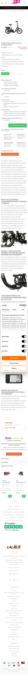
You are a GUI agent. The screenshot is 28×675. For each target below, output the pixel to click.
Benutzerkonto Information (14, 646)
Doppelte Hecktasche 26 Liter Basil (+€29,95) (14, 113)
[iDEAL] (18, 663)
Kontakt (14, 601)
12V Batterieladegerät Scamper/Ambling (21, 482)
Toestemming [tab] (5, 309)
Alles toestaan (14, 358)
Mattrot (4, 76)
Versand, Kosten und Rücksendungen (14, 617)
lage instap (13, 517)
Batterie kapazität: (6, 80)
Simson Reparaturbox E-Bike (6, 482)
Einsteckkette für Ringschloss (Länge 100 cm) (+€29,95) (15, 104)
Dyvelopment (16, 671)
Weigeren (14, 368)
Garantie (14, 620)
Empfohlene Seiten (14, 624)
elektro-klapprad (20, 514)
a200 (10, 506)
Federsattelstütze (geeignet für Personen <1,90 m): (13, 94)
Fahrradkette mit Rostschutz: (8, 88)
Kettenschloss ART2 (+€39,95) (11, 106)
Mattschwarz (5, 73)
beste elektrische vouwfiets (14, 509)
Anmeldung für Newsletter (14, 454)
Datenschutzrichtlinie (14, 613)
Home (5, 11)
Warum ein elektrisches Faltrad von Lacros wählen (14, 593)
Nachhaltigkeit (14, 629)
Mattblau (21, 73)
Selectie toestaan (14, 363)
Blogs (14, 639)
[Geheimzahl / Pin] (14, 665)
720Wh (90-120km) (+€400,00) (11, 85)
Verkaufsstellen (14, 598)
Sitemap (14, 632)
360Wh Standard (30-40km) (10, 82)
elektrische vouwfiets (20, 512)
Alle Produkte (14, 655)
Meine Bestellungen (14, 648)
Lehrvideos (14, 608)
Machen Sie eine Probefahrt (14, 627)
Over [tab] (23, 309)
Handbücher (14, 605)
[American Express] (4, 663)
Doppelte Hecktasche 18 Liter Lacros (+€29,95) (15, 111)
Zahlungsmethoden (14, 615)
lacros (6, 517)
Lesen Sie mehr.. (12, 66)
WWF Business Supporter (14, 636)
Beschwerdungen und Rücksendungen (14, 622)
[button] (7, 40)
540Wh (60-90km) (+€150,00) (11, 83)
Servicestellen (14, 634)
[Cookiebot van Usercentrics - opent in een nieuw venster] (19, 305)
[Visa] (19, 665)
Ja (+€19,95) (6, 120)
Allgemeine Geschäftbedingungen (14, 610)
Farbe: (3, 70)
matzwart (21, 517)
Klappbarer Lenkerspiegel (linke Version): (11, 118)
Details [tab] (14, 309)
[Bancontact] (9, 665)
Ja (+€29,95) (6, 90)
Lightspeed (22, 669)
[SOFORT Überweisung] (14, 663)
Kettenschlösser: (5, 99)
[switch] (23, 341)
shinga (7, 520)
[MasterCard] (23, 663)
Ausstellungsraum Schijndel (14, 596)
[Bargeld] (9, 663)
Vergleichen (14, 653)
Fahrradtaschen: (5, 109)
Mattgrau (14, 73)
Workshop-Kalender (14, 603)
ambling (16, 506)
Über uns (14, 590)
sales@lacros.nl (15, 573)
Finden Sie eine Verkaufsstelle (10, 154)
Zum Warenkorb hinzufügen (17, 125)
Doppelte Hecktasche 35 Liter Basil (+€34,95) (14, 115)
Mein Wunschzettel (14, 651)
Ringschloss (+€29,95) (9, 101)
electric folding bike (7, 512)
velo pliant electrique (17, 520)
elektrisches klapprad (8, 514)
